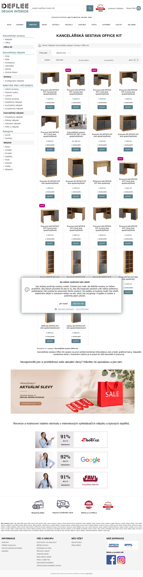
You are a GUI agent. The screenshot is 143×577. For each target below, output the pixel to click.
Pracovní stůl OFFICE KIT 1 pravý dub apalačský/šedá (76, 92)
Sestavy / (77, 45)
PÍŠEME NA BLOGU (9, 545)
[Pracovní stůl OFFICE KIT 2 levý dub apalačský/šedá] (50, 129)
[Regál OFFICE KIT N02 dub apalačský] (128, 274)
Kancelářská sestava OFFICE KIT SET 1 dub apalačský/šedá (76, 134)
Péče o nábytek (12, 127)
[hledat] (89, 8)
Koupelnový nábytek (14, 108)
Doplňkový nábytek (13, 102)
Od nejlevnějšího (84, 60)
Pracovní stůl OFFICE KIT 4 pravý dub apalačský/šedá (102, 228)
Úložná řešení (11, 72)
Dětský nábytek (12, 120)
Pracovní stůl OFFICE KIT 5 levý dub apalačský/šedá (128, 181)
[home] (15, 12)
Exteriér (8, 163)
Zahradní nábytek (13, 123)
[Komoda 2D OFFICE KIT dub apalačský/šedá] (102, 131)
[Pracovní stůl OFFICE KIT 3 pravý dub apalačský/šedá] (50, 84)
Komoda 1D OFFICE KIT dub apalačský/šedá (76, 182)
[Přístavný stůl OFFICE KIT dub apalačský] (102, 175)
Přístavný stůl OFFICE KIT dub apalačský (102, 182)
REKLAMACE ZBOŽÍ (44, 557)
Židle (7, 59)
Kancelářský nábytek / (65, 45)
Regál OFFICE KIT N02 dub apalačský (128, 278)
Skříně (8, 69)
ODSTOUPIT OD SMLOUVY (47, 542)
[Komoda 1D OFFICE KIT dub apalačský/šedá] (76, 178)
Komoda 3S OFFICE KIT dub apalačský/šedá (50, 182)
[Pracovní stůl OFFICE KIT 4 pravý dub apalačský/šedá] (102, 221)
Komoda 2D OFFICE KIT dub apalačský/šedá (102, 135)
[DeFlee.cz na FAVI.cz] (88, 509)
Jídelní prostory (12, 89)
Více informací (82, 309)
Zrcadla (8, 153)
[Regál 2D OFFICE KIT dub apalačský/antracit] (102, 274)
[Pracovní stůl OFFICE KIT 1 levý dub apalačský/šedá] (102, 87)
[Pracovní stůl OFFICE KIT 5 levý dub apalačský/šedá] (128, 176)
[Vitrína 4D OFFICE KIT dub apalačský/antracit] (76, 323)
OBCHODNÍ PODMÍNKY (45, 563)
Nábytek (7, 143)
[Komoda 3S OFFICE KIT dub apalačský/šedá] (50, 177)
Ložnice (8, 96)
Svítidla (8, 150)
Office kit (8, 47)
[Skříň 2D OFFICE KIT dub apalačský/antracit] (50, 323)
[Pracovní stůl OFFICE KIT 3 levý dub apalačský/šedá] (128, 220)
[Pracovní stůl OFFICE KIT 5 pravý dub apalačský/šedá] (50, 223)
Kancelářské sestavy (14, 36)
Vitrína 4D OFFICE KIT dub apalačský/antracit (76, 327)
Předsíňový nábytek (14, 117)
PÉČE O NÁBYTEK (43, 560)
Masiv (7, 147)
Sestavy (7, 77)
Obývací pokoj (11, 92)
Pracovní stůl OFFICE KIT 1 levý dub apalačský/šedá (102, 92)
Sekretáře (9, 66)
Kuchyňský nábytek (13, 105)
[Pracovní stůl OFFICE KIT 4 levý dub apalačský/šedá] (76, 221)
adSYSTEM (89, 573)
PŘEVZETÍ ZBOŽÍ (43, 551)
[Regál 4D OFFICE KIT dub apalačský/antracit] (76, 274)
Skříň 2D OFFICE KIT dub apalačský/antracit (50, 327)
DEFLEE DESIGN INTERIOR (12, 548)
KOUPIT (50, 107)
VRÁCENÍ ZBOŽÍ (43, 554)
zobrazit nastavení (66, 309)
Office (7, 43)
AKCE (8, 135)
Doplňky (8, 156)
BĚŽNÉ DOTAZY (42, 545)
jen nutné (63, 304)
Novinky (8, 138)
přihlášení (120, 8)
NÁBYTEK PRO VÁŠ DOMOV (18, 85)
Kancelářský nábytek (14, 52)
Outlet (7, 166)
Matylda (8, 39)
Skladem (9, 169)
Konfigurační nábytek (14, 81)
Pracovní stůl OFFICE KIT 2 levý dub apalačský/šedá (50, 134)
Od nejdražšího (109, 60)
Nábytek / (52, 45)
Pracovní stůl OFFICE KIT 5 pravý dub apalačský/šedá (50, 228)
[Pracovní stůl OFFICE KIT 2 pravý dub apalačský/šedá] (128, 84)
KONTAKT (5, 542)
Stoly (7, 56)
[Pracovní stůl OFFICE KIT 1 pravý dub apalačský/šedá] (76, 87)
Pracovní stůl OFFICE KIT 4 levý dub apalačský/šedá (76, 228)
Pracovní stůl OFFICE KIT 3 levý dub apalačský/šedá (128, 228)
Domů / (45, 45)
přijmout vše (78, 304)
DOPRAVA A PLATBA (44, 548)
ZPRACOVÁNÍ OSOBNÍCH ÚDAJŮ (49, 565)
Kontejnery (10, 63)
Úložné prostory (12, 99)
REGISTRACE (77, 542)
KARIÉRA (5, 551)
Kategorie (8, 131)
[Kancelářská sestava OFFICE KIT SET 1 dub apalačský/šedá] (76, 129)
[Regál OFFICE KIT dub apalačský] (50, 274)
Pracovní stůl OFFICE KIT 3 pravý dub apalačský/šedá (50, 92)
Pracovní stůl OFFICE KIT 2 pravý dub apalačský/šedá (128, 92)
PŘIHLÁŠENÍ (76, 545)
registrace (111, 8)
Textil (7, 160)
